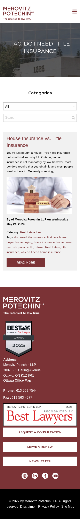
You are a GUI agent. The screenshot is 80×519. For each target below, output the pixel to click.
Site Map (67, 506)
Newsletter (40, 461)
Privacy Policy (48, 506)
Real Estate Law (30, 232)
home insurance (45, 242)
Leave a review (40, 447)
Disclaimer (28, 506)
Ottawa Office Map (17, 380)
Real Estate (53, 247)
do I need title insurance (30, 237)
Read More (26, 262)
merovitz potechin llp (21, 247)
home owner (64, 242)
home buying (24, 242)
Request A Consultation (40, 432)
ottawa (40, 247)
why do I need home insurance (41, 252)
